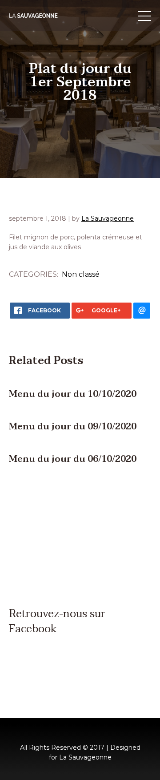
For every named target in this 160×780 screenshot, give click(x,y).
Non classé (81, 274)
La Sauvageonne (107, 218)
